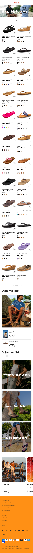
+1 (10, 84)
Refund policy (4, 548)
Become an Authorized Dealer (8, 505)
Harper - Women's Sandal (22, 100)
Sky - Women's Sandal (7, 145)
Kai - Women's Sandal (22, 253)
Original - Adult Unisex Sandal (8, 36)
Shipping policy (26, 548)
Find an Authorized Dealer (7, 502)
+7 (26, 128)
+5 (10, 62)
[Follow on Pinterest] (19, 530)
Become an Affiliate (6, 507)
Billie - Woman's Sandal (7, 57)
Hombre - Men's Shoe (21, 275)
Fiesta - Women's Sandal (7, 79)
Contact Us (4, 520)
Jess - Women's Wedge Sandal (8, 232)
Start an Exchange (6, 500)
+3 (10, 105)
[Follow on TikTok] (27, 530)
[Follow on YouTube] (23, 530)
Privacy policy (11, 548)
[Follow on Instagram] (11, 530)
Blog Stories (4, 515)
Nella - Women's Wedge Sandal (8, 275)
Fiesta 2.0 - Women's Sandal (23, 57)
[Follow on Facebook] (3, 530)
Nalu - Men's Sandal (6, 253)
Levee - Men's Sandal (6, 210)
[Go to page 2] (19, 285)
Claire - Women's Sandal (22, 232)
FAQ (2, 522)
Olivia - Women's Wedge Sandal (24, 36)
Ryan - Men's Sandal (21, 189)
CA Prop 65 (4, 517)
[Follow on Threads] (15, 530)
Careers (3, 525)
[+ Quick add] (14, 32)
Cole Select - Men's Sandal (7, 189)
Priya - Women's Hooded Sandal (24, 79)
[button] (6, 37)
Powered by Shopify (14, 546)
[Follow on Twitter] (7, 530)
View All (5, 491)
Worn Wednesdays (6, 510)
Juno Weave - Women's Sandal (24, 210)
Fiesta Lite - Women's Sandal (8, 122)
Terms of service (19, 548)
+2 (10, 127)
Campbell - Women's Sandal (8, 167)
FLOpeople (4, 512)
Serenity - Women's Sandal (8, 100)
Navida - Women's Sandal (22, 167)
